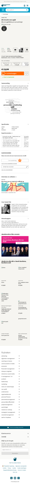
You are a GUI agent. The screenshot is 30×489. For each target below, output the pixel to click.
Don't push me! (5, 335)
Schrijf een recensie (8, 166)
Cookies (14, 468)
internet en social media (8, 374)
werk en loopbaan (6, 417)
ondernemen (5, 392)
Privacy (9, 468)
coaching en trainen (6, 361)
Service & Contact (22, 470)
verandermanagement (7, 415)
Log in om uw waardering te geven (9, 163)
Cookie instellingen (21, 468)
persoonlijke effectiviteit (7, 402)
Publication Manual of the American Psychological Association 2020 (6, 310)
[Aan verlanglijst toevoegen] (27, 73)
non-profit (4, 389)
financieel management (7, 368)
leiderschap (4, 381)
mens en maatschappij (7, 386)
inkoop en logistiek (6, 371)
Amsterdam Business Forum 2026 (13, 241)
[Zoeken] (27, 9)
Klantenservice (6, 433)
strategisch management (8, 412)
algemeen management (8, 358)
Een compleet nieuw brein (23, 283)
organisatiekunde (6, 394)
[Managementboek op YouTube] (15, 478)
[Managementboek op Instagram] (18, 478)
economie (4, 366)
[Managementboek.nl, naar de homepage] (5, 6)
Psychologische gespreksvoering (22, 308)
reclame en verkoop (6, 409)
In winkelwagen (10, 73)
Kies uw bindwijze (5, 60)
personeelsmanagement (8, 399)
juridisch (3, 379)
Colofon (4, 468)
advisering (4, 356)
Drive (2, 282)
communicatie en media (7, 363)
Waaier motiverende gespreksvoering (22, 337)
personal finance (5, 397)
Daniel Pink (4, 17)
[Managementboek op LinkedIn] (11, 478)
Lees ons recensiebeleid (6, 169)
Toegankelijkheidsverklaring (9, 470)
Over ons (15, 472)
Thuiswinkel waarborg (9, 466)
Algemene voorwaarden (21, 466)
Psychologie (5, 14)
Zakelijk (3, 437)
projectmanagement (6, 404)
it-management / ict (6, 376)
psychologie (4, 407)
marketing (4, 384)
